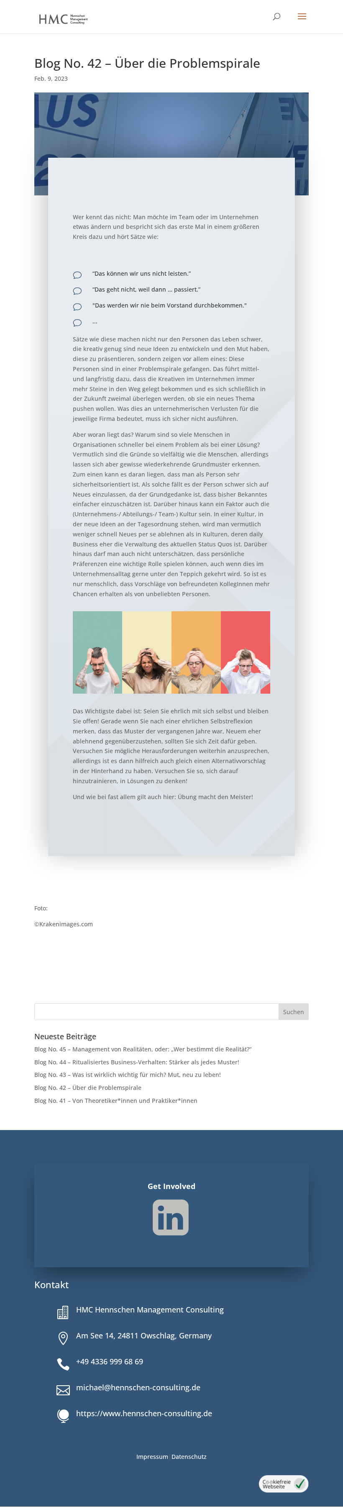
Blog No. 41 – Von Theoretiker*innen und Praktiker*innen (116, 1101)
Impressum (152, 1457)
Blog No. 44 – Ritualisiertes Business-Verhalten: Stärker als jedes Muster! (136, 1062)
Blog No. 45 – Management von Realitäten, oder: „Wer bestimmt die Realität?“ (142, 1049)
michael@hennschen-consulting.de (138, 1387)
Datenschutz (189, 1457)
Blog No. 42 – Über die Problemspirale (87, 1088)
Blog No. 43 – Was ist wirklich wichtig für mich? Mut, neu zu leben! (127, 1075)
